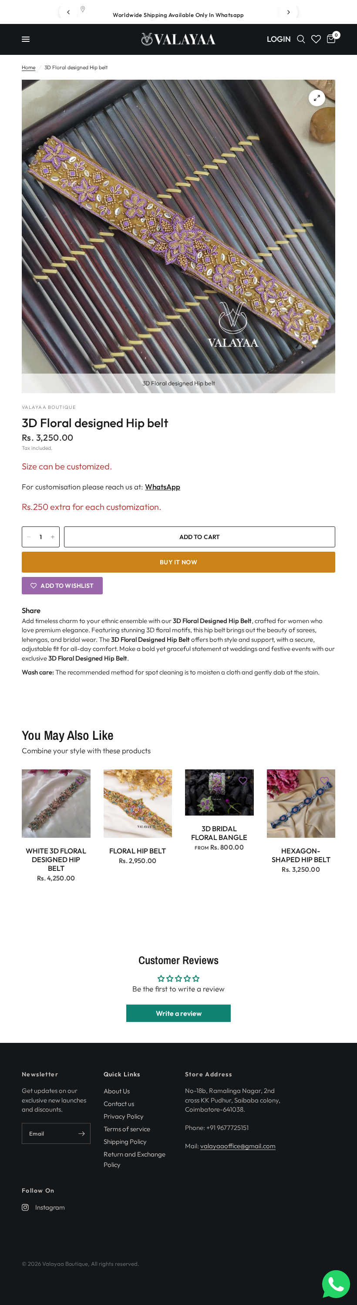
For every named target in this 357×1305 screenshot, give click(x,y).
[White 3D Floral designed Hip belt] (56, 803)
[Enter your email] (82, 1133)
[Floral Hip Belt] (138, 803)
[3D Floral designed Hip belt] (317, 98)
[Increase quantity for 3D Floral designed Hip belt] (52, 537)
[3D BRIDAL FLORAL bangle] (219, 792)
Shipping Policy (125, 1141)
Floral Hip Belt (137, 850)
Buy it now (178, 562)
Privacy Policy (124, 1116)
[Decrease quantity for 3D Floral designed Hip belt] (28, 537)
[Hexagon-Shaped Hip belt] (301, 803)
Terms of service (127, 1129)
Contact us (119, 1103)
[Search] (301, 39)
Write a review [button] (179, 1013)
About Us (117, 1091)
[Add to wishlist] (79, 780)
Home (28, 67)
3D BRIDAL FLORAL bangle (219, 833)
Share (31, 610)
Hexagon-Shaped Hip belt (301, 855)
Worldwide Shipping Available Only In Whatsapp (178, 14)
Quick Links (122, 1074)
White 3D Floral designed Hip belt (56, 859)
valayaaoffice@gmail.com (238, 1146)
